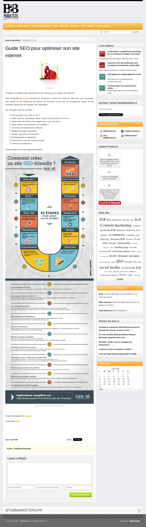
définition (121, 230)
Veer (18, 421)
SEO (119, 261)
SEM (55, 26)
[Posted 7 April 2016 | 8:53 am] (109, 154)
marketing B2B (105, 251)
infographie (124, 243)
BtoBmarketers (109, 131)
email (138, 235)
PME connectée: (105, 302)
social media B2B (131, 267)
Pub (83, 26)
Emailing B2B (117, 239)
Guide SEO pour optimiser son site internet (42, 51)
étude (120, 279)
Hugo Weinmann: (105, 311)
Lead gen (10, 26)
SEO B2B (128, 262)
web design (137, 275)
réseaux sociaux (129, 255)
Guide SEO (14, 440)
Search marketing (12, 40)
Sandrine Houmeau (22, 449)
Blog (132, 220)
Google (112, 243)
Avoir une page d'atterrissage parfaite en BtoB (117, 354)
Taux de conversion (120, 271)
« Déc (101, 389)
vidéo (130, 274)
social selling (108, 272)
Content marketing (116, 225)
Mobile (91, 26)
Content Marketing (41, 26)
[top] (139, 511)
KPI (111, 247)
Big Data (75, 26)
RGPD (113, 256)
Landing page (121, 247)
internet (135, 243)
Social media (23, 26)
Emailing (64, 26)
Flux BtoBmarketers (109, 137)
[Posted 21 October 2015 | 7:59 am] (109, 172)
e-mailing (130, 235)
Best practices (114, 219)
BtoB (138, 219)
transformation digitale (109, 275)
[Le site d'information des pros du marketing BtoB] (11, 18)
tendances (132, 271)
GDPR (105, 243)
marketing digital (121, 251)
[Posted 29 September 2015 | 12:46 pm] (109, 185)
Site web (137, 261)
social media (109, 267)
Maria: (101, 294)
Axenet (26, 98)
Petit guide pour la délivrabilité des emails (124, 74)
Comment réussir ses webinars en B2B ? (115, 349)
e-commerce (117, 234)
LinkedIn (133, 247)
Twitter (122, 274)
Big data (126, 220)
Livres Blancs (103, 26)
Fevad (137, 238)
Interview (106, 247)
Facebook (129, 239)
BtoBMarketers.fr (24, 510)
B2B (103, 219)
